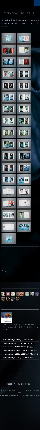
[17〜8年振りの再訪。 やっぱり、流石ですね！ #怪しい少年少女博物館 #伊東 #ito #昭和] (32, 294)
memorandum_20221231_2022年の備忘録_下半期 (20, 350)
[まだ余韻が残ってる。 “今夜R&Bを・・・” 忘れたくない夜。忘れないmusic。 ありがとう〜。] (8, 294)
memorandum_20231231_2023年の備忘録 (18, 347)
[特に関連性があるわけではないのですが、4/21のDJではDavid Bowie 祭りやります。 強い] (37, 294)
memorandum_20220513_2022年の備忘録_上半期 (20, 354)
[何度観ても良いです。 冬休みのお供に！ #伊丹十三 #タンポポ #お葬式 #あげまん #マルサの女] (8, 299)
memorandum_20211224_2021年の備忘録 (18, 358)
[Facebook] (2, 271)
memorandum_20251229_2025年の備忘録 (18, 340)
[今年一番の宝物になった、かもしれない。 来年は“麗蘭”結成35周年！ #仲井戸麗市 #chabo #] (13, 294)
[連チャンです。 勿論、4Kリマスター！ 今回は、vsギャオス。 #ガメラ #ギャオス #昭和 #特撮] (18, 294)
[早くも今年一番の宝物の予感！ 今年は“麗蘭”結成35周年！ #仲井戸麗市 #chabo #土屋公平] (3, 294)
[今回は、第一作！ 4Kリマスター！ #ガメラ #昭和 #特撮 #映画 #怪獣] (22, 294)
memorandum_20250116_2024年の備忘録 (18, 343)
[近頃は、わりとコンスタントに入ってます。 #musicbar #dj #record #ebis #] (18, 299)
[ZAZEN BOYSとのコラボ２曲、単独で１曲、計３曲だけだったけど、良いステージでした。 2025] (27, 294)
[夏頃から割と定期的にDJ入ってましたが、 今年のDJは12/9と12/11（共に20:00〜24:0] (13, 299)
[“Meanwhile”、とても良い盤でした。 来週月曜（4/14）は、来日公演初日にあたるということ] (3, 299)
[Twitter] (6, 271)
